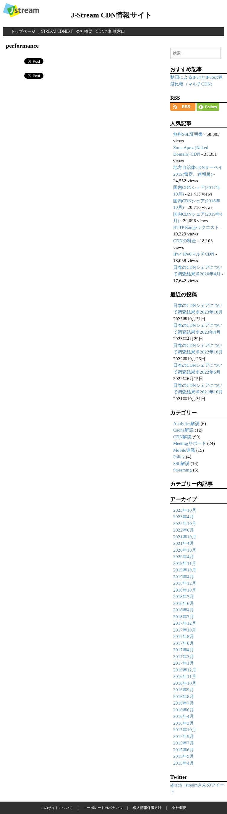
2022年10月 (184, 523)
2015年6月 (183, 749)
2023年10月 (184, 510)
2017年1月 (183, 663)
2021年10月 (184, 536)
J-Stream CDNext (56, 31)
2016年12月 (184, 670)
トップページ (23, 31)
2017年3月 (183, 656)
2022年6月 (183, 530)
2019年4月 (183, 576)
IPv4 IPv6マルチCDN (193, 254)
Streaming (182, 470)
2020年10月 (184, 550)
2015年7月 (183, 743)
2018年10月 (184, 590)
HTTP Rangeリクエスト (196, 227)
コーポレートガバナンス (102, 807)
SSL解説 (181, 463)
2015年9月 (183, 736)
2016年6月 (183, 710)
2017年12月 (184, 623)
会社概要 (84, 31)
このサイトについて (57, 807)
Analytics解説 (186, 423)
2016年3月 (183, 723)
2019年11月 (184, 563)
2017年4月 (183, 649)
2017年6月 (183, 643)
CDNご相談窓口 (110, 31)
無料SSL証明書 (188, 134)
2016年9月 (183, 689)
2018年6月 (183, 603)
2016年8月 (183, 696)
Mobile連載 (184, 450)
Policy (179, 456)
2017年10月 (184, 630)
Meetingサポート (189, 443)
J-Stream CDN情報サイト (111, 15)
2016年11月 (184, 676)
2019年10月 (184, 570)
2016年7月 (183, 703)
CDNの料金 (184, 240)
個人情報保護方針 (147, 807)
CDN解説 (182, 437)
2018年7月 (183, 596)
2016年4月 (183, 716)
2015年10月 (184, 729)
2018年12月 (184, 583)
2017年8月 (183, 636)
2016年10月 (184, 683)
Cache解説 (183, 430)
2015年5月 (183, 756)
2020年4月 (183, 556)
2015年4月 (183, 763)
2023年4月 (183, 516)
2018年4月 (183, 610)
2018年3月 (183, 616)
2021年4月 (183, 543)
